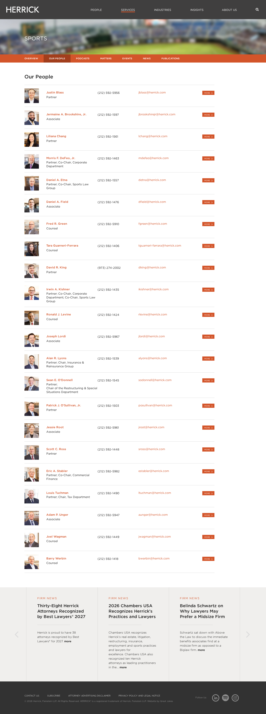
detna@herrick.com (152, 180)
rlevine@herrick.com (152, 314)
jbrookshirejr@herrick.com (156, 114)
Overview (31, 58)
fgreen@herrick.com (152, 223)
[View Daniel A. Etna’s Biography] (31, 189)
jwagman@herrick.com (154, 536)
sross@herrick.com (151, 449)
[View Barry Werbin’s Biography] (31, 568)
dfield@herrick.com (152, 202)
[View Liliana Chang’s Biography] (31, 145)
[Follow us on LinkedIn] (217, 698)
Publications (170, 58)
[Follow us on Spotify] (227, 699)
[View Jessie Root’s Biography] (31, 437)
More (207, 93)
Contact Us (31, 696)
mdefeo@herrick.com (153, 158)
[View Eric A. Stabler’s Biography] (31, 480)
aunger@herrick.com (153, 514)
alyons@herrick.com (152, 358)
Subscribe (53, 696)
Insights (197, 10)
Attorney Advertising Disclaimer (89, 696)
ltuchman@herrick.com (154, 493)
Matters (105, 58)
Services (128, 10)
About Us (229, 10)
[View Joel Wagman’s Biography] (31, 546)
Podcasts (82, 58)
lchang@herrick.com (152, 136)
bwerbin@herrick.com (154, 558)
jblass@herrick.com (152, 92)
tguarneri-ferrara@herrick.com (159, 245)
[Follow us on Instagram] (237, 697)
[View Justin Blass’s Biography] (31, 102)
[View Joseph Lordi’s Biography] (31, 346)
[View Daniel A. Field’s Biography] (31, 211)
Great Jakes (166, 701)
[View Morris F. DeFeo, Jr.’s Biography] (31, 167)
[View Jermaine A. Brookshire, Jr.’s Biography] (31, 124)
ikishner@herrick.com (153, 289)
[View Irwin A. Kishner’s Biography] (31, 299)
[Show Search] (257, 9)
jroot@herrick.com (151, 427)
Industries (162, 10)
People (96, 10)
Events (127, 58)
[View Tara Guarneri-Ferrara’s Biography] (31, 255)
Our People (57, 58)
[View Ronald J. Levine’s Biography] (31, 324)
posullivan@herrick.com (155, 405)
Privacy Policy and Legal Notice (139, 696)
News (147, 58)
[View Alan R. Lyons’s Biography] (31, 367)
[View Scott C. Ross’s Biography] (31, 458)
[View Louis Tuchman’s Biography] (31, 502)
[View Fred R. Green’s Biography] (31, 233)
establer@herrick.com (153, 471)
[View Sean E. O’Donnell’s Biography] (31, 389)
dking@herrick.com (152, 267)
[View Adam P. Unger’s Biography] (31, 524)
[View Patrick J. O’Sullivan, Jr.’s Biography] (31, 415)
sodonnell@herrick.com (155, 380)
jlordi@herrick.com (151, 336)
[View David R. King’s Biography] (31, 277)
